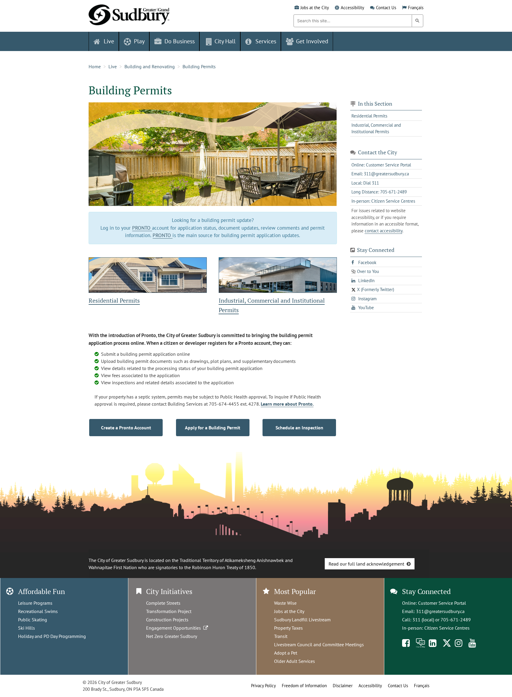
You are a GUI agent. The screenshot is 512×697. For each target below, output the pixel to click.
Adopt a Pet (285, 653)
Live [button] (109, 41)
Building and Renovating (149, 66)
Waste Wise (285, 603)
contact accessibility (383, 231)
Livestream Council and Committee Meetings (319, 644)
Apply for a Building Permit (212, 428)
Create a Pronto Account (126, 428)
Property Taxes (288, 628)
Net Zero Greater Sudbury (171, 636)
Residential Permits (114, 300)
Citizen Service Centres (447, 628)
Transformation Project (168, 611)
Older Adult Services (294, 661)
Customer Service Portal (442, 603)
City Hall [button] (225, 41)
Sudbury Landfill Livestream (302, 620)
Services (265, 41)
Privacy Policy (263, 685)
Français (415, 7)
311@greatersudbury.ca (440, 611)
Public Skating (32, 620)
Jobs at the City (314, 7)
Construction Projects (167, 620)
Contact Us (386, 7)
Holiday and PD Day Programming (52, 636)
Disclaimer (343, 685)
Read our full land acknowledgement (366, 564)
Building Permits (199, 66)
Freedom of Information (304, 685)
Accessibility (352, 7)
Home (95, 66)
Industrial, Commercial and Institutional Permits (376, 128)
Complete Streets (163, 603)
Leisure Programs (35, 603)
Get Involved (312, 41)
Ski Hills (26, 628)
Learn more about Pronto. (287, 404)
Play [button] (139, 41)
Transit (280, 636)
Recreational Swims (38, 611)
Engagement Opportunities (174, 628)
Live (112, 66)
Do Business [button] (179, 41)
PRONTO (142, 228)
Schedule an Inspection (299, 428)
